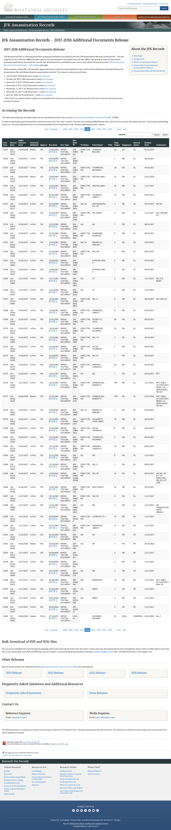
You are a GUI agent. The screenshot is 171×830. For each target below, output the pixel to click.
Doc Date (53, 145)
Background (139, 59)
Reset (165, 135)
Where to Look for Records (70, 785)
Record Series (136, 143)
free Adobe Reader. (30, 742)
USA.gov (117, 820)
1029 (70, 129)
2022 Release (97, 672)
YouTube (89, 810)
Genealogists (37, 771)
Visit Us (119, 17)
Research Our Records (17, 17)
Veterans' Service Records (51, 17)
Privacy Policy (76, 820)
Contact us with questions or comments (17, 755)
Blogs (93, 810)
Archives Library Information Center (14, 790)
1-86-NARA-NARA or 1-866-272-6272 (85, 826)
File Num (75, 141)
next (119, 129)
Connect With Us (85, 806)
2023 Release (55, 672)
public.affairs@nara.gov (105, 717)
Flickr (97, 810)
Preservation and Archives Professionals (42, 778)
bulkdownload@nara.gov (102, 651)
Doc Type (64, 145)
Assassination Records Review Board (149, 71)
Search (164, 8)
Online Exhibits (9, 794)
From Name (97, 145)
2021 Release (139, 672)
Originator (126, 145)
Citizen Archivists (134, 3)
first (47, 129)
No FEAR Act (108, 820)
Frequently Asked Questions (23, 693)
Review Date (148, 143)
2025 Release (14, 672)
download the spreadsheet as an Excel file (90, 117)
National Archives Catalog (13, 780)
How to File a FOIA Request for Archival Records (71, 792)
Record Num (13, 143)
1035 (104, 129)
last (124, 129)
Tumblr (85, 810)
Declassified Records (68, 782)
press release (43, 76)
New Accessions (94, 774)
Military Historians (38, 774)
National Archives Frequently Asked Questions (70, 775)
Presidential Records (12, 783)
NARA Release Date (22, 142)
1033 (93, 129)
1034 (99, 129)
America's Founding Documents (154, 17)
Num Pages (117, 143)
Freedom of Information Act (92, 820)
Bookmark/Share (150, 3)
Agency (43, 145)
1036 (110, 129)
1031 (82, 129)
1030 (76, 129)
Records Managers (39, 782)
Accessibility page (62, 744)
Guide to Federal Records (69, 779)
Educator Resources (85, 17)
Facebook (73, 810)
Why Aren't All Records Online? (71, 788)
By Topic (7, 771)
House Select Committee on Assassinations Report (146, 66)
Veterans (35, 785)
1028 (65, 129)
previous (54, 129)
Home (6, 30)
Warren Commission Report (146, 62)
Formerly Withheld (34, 143)
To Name (84, 145)
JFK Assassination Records (39, 30)
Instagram (81, 810)
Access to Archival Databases (15, 786)
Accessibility (64, 820)
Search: (122, 134)
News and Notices (94, 771)
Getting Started (66, 771)
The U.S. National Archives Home (35, 7)
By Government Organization (15, 777)
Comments (161, 145)
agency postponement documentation (56, 666)
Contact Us (163, 3)
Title (110, 145)
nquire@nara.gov (19, 717)
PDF (51, 152)
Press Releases (98, 693)
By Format (8, 774)
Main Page (138, 56)
